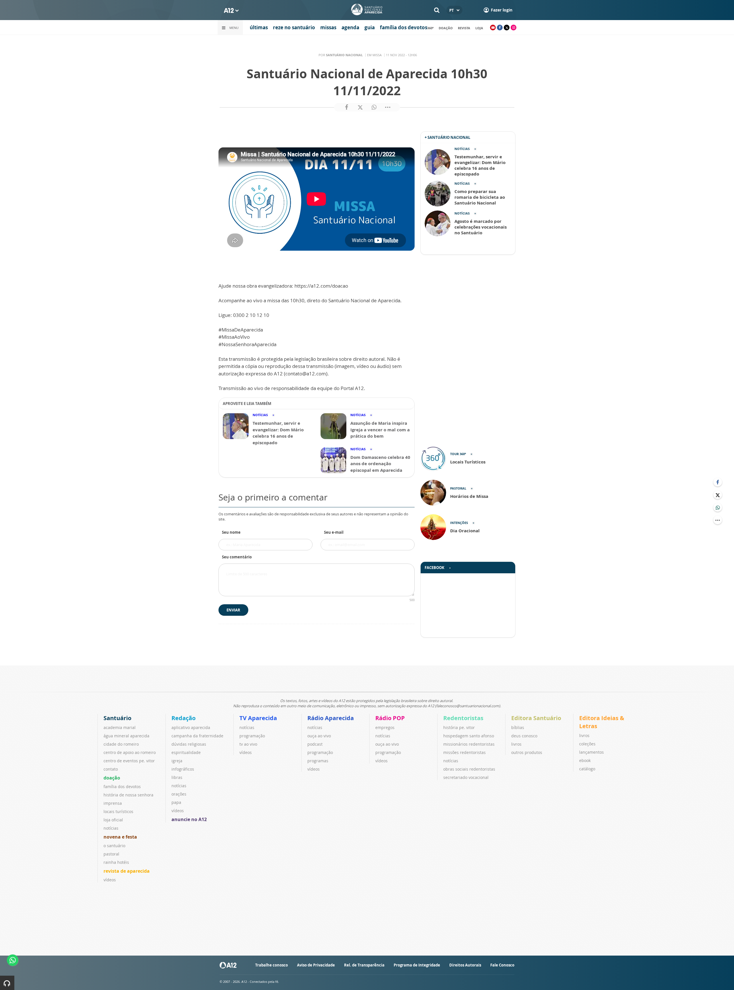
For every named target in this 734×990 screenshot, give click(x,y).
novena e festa (120, 837)
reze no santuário (294, 27)
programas (317, 760)
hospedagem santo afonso (468, 735)
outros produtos (526, 752)
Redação (183, 718)
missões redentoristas (464, 752)
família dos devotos (403, 27)
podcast (315, 744)
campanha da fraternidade (197, 735)
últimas (259, 27)
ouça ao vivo (319, 735)
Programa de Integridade (417, 965)
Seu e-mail (333, 532)
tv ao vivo (248, 744)
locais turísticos (118, 811)
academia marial (120, 727)
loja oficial (113, 820)
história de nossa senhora (128, 795)
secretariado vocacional (466, 777)
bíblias (517, 727)
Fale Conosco (502, 965)
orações (178, 794)
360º (430, 28)
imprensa (113, 803)
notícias (111, 828)
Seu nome (231, 532)
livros (516, 744)
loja (479, 28)
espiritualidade (186, 752)
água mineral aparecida (126, 735)
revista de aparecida (127, 871)
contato (111, 769)
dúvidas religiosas (188, 744)
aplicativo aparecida (190, 727)
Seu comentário (237, 557)
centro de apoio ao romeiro (130, 752)
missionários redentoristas (469, 744)
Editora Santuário (536, 718)
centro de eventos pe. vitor (129, 760)
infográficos (182, 769)
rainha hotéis (116, 862)
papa (176, 802)
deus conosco (524, 735)
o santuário (114, 845)
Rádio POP (390, 718)
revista (464, 28)
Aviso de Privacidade (316, 965)
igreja (176, 760)
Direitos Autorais (465, 965)
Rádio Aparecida (330, 718)
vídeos (110, 879)
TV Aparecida (258, 718)
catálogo (587, 768)
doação (446, 28)
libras (176, 777)
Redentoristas (463, 718)
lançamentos (591, 752)
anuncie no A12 (189, 819)
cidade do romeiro (121, 744)
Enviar (233, 610)
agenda (350, 27)
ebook (585, 760)
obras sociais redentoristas (469, 769)
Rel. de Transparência (364, 965)
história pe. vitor (459, 727)
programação (252, 735)
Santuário (117, 718)
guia (369, 27)
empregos (385, 727)
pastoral (111, 854)
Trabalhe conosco (271, 965)
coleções (587, 744)
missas (328, 27)
